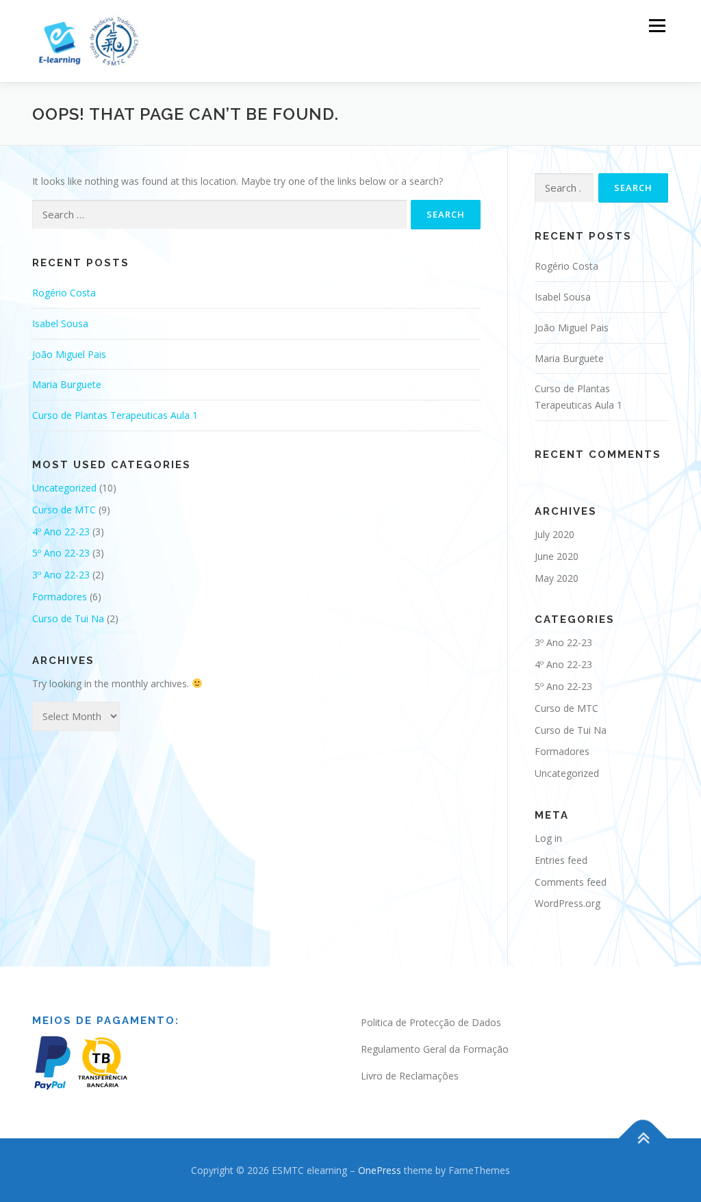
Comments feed (571, 881)
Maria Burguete (66, 384)
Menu (657, 25)
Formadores (59, 596)
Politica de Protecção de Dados (431, 1022)
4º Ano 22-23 (61, 531)
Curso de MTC (64, 509)
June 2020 (556, 556)
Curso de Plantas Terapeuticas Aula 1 (115, 415)
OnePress (379, 1170)
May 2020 (556, 578)
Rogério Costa (64, 292)
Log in (548, 838)
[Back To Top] (643, 1138)
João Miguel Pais (69, 354)
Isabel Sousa (60, 323)
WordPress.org (567, 903)
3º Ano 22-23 (61, 574)
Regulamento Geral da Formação (435, 1049)
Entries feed (561, 860)
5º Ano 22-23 (61, 552)
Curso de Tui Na (68, 618)
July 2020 (554, 534)
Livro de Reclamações (410, 1075)
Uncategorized (64, 487)
